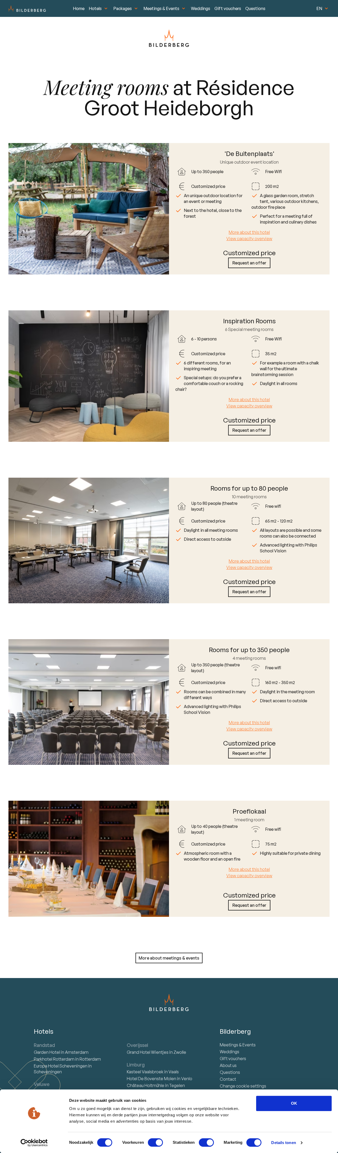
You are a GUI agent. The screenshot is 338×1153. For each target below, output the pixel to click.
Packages (122, 8)
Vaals (173, 1071)
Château (145, 1085)
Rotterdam (54, 1059)
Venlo (186, 1078)
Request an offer (249, 262)
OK (294, 1103)
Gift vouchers (227, 8)
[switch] (155, 1142)
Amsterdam (76, 1052)
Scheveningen (48, 1071)
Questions (255, 8)
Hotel (47, 1052)
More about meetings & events (169, 958)
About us (228, 1065)
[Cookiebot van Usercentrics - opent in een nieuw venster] (34, 1143)
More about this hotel (249, 232)
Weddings (200, 8)
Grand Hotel (147, 1052)
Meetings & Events (161, 8)
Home (78, 8)
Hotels (95, 8)
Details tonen (283, 1142)
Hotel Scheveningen (61, 1066)
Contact (228, 1079)
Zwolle (179, 1052)
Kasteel (145, 1071)
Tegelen (177, 1085)
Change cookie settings (243, 1086)
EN (319, 8)
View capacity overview (249, 238)
